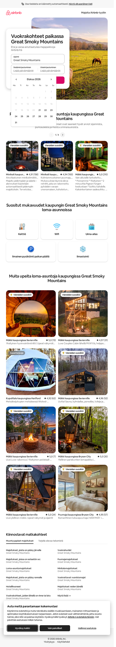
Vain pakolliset (55, 628)
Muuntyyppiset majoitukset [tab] (20, 540)
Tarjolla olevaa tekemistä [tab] (50, 540)
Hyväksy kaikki (22, 628)
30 (51, 116)
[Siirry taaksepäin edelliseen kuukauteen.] (16, 79)
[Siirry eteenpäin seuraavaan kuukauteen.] (51, 79)
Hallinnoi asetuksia (87, 628)
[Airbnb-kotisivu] (13, 12)
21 (40, 110)
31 (16, 122)
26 (28, 116)
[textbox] (24, 71)
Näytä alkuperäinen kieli (80, 4)
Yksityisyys (49, 641)
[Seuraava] (62, 134)
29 (45, 116)
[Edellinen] (51, 134)
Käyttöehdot (63, 641)
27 (33, 116)
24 (16, 116)
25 (22, 116)
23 (51, 110)
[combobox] (37, 60)
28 (39, 116)
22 (45, 110)
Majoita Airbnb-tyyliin (93, 12)
